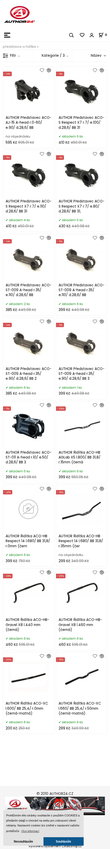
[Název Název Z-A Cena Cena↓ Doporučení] (92, 55)
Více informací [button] (30, 831)
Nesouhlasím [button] (23, 841)
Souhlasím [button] (63, 841)
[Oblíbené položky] (82, 35)
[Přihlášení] (91, 35)
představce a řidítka (19, 46)
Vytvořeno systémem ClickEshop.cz (55, 846)
